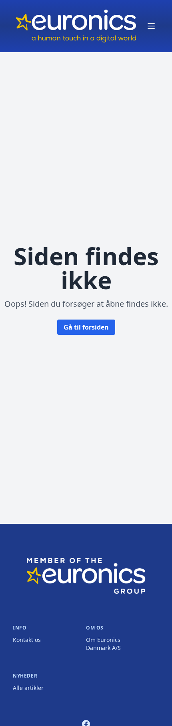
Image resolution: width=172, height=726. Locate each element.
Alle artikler (28, 688)
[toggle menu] (151, 26)
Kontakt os (27, 640)
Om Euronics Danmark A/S (103, 644)
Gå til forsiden (86, 327)
